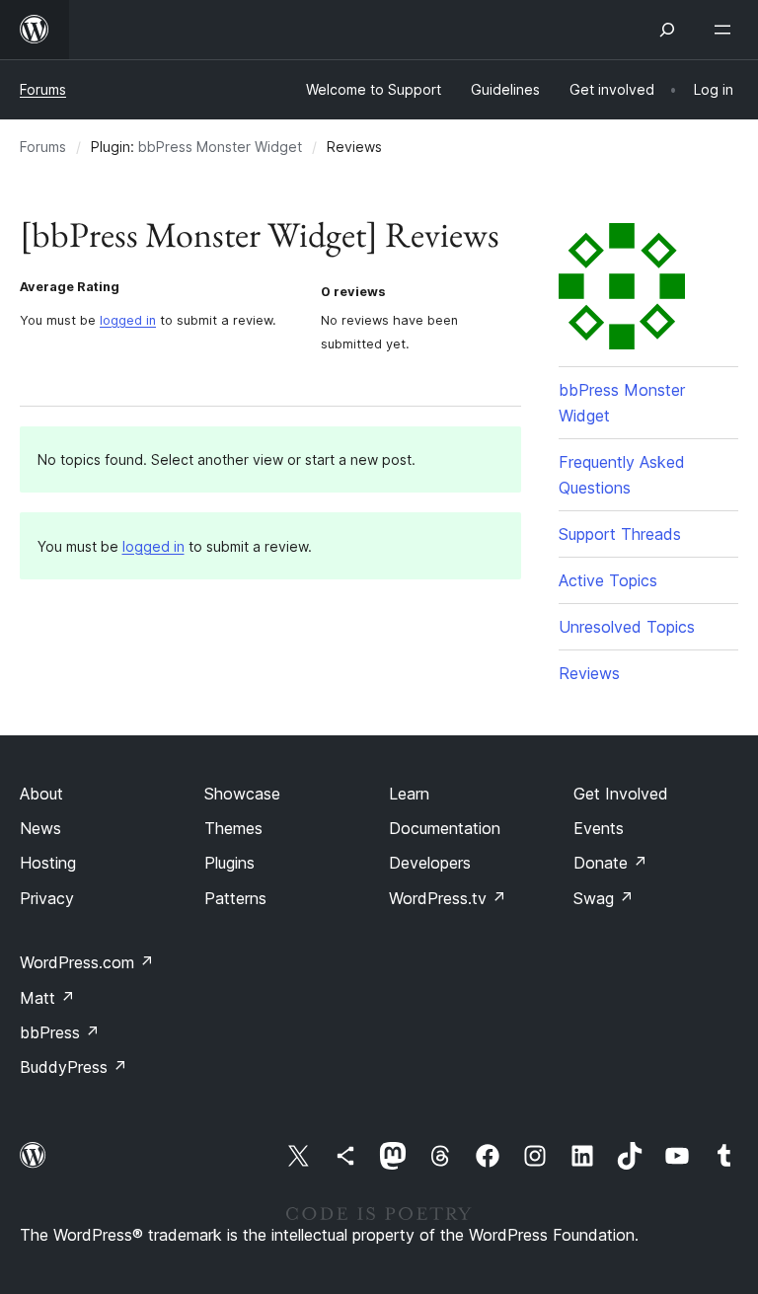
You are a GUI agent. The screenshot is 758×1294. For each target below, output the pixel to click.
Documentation (444, 828)
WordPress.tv (447, 898)
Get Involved (620, 793)
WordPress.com (87, 962)
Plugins (229, 863)
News (40, 828)
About (41, 793)
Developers (430, 863)
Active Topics (608, 580)
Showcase (242, 793)
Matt (47, 998)
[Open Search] (667, 29)
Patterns (235, 898)
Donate (610, 863)
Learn (409, 793)
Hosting (48, 863)
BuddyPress (73, 1067)
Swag (603, 898)
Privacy (47, 898)
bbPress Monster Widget (220, 146)
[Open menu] (726, 29)
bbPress (60, 1032)
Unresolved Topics (627, 627)
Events (598, 828)
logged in (128, 320)
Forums (43, 89)
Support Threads (620, 534)
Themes (233, 828)
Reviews (589, 673)
